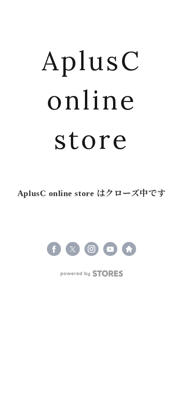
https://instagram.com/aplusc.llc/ (91, 249)
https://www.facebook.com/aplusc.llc (54, 249)
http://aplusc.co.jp (129, 249)
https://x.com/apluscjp (73, 249)
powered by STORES (92, 273)
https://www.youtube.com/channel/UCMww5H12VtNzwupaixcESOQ (110, 249)
